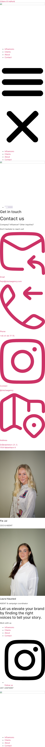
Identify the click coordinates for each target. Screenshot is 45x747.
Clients (8, 52)
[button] (22, 104)
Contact (8, 57)
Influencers (9, 49)
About (7, 54)
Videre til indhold (7, 1)
